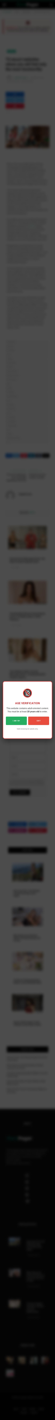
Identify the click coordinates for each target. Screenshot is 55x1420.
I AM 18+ (16, 721)
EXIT (38, 721)
